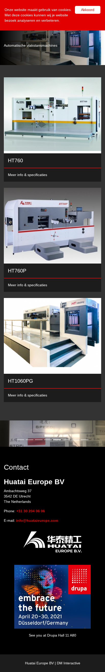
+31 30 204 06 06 (30, 511)
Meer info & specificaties (27, 175)
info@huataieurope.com (37, 520)
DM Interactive (68, 663)
